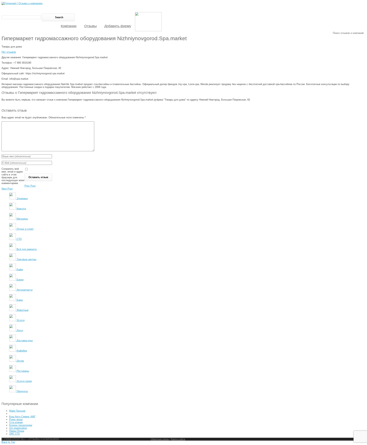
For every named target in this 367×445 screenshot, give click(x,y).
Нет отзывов (9, 52)
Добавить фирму (117, 26)
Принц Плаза (16, 430)
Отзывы (90, 26)
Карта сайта (178, 439)
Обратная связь (160, 439)
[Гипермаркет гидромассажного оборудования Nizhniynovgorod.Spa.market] (148, 30)
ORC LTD (14, 433)
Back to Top (8, 442)
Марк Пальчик (17, 410)
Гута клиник (16, 422)
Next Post (7, 188)
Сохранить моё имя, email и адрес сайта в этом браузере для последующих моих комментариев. (13, 176)
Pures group (16, 419)
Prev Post (30, 185)
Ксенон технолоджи (20, 425)
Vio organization (18, 428)
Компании (68, 26)
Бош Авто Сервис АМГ (22, 416)
